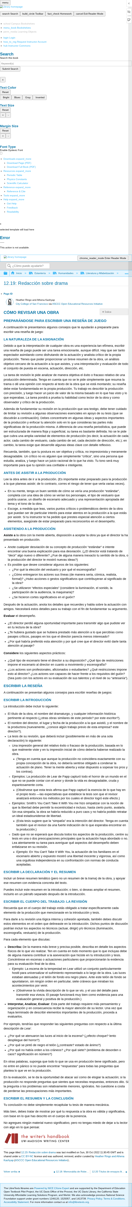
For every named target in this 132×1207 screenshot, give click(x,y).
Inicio (19, 273)
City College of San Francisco (32, 304)
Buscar (9, 266)
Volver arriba (10, 1171)
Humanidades (66, 273)
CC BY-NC (27, 1156)
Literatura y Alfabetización (100, 273)
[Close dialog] (2, 242)
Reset (5, 92)
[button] (12, 207)
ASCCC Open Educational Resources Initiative (77, 304)
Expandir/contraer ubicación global (127, 272)
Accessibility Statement (16, 1202)
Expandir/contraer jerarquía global (7, 273)
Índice (108, 311)
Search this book (9, 57)
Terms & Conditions (114, 1198)
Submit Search (10, 68)
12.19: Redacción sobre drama (38, 1152)
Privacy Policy (94, 1198)
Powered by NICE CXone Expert (52, 1188)
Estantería (40, 273)
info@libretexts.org (78, 1202)
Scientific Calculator (17, 183)
